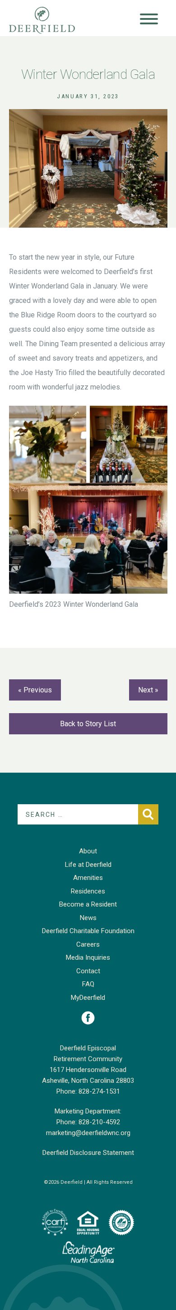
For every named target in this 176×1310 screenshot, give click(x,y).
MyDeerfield (88, 998)
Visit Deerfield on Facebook (88, 1018)
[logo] (54, 1222)
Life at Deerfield (88, 865)
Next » (148, 690)
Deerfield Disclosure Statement (88, 1153)
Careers (88, 944)
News (88, 918)
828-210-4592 (99, 1122)
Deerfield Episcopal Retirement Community (51, 20)
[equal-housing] (88, 1222)
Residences (88, 891)
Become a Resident (88, 904)
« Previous (35, 690)
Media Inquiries (88, 957)
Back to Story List (88, 723)
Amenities (88, 878)
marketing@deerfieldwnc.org (88, 1133)
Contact (88, 971)
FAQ (88, 984)
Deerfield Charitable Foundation (88, 931)
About (88, 851)
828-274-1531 (99, 1091)
